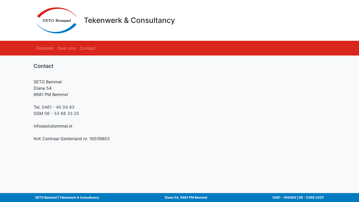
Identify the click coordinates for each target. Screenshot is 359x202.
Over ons (66, 48)
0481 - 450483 (284, 197)
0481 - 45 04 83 (58, 107)
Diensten (44, 48)
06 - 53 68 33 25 (61, 113)
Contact (88, 48)
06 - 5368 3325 (311, 197)
